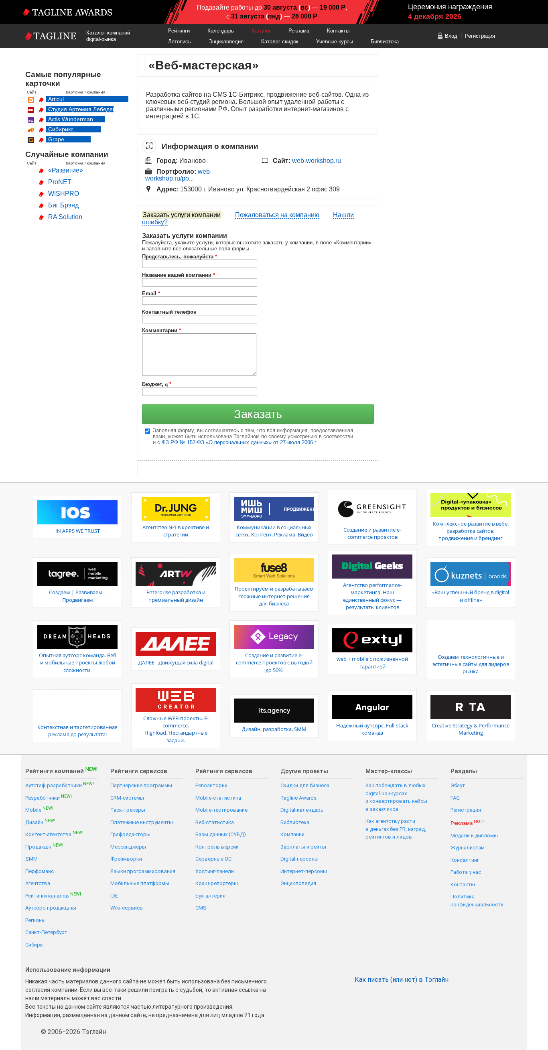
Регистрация (480, 36)
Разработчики (48, 797)
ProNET (59, 182)
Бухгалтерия (210, 896)
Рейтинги (179, 31)
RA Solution (65, 216)
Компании (292, 834)
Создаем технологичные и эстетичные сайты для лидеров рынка (470, 664)
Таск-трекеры (127, 810)
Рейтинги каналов (53, 895)
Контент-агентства (54, 834)
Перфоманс (39, 871)
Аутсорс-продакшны (50, 908)
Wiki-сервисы (127, 908)
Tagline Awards (298, 798)
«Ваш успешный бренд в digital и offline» (470, 596)
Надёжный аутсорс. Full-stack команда (372, 729)
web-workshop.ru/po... (178, 175)
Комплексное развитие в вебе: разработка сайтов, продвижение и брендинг (471, 531)
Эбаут (458, 785)
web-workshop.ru (316, 160)
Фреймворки (126, 859)
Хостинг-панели (214, 871)
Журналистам (468, 848)
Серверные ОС (213, 859)
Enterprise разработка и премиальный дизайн (175, 596)
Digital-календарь (301, 810)
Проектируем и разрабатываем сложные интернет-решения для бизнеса (274, 596)
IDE (114, 896)
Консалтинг (465, 860)
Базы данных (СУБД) (220, 834)
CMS (201, 908)
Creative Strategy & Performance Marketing (470, 729)
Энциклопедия (226, 42)
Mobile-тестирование (221, 810)
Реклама (298, 31)
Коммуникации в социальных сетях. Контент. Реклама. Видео (274, 531)
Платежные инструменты (141, 822)
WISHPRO (63, 193)
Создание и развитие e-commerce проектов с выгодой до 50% (274, 662)
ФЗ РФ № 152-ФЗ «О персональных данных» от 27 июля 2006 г (239, 442)
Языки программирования (142, 871)
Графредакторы (130, 834)
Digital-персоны (299, 859)
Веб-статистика (214, 822)
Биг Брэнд (63, 205)
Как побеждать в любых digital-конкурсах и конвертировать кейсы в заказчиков (396, 797)
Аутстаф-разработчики (59, 785)
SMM (31, 859)
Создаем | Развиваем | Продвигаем (77, 596)
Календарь (220, 31)
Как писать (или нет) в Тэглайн (402, 980)
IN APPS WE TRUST (77, 530)
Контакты (338, 31)
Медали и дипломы (474, 836)
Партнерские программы (141, 785)
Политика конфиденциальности (477, 901)
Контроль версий (217, 847)
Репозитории (211, 785)
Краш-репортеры (216, 883)
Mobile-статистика (218, 798)
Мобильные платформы (139, 883)
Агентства (37, 883)
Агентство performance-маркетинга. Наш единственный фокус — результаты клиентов (372, 596)
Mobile (39, 809)
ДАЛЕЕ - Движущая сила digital (175, 662)
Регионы (35, 920)
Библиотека (385, 42)
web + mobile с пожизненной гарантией (372, 662)
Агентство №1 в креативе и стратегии (175, 531)
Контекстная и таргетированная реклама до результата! (77, 730)
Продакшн (44, 846)
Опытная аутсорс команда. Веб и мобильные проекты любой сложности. (77, 662)
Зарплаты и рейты (303, 847)
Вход (451, 36)
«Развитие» (65, 170)
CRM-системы (127, 798)
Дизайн (40, 821)
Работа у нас (466, 872)
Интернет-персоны (303, 871)
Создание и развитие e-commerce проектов (372, 533)
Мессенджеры (128, 847)
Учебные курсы (334, 42)
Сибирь (34, 945)
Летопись (179, 42)
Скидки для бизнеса (304, 785)
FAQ (455, 798)
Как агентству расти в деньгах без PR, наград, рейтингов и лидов (395, 829)
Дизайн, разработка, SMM (274, 729)
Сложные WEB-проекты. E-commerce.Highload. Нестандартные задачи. (176, 729)
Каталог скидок (279, 42)
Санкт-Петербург (46, 932)
